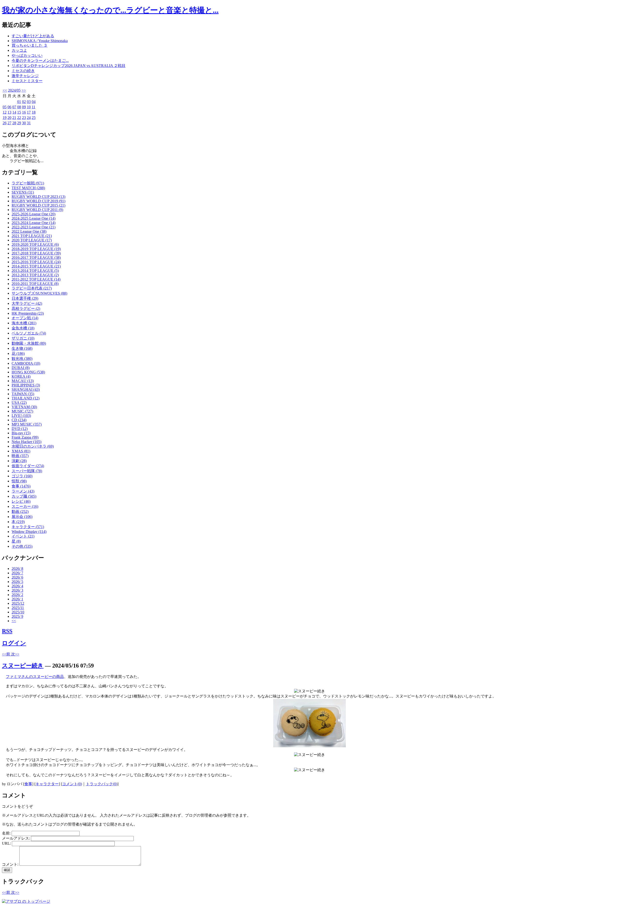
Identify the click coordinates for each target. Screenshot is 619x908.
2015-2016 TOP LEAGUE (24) (36, 262)
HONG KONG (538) (28, 372)
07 (14, 107)
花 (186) (18, 353)
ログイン (14, 643)
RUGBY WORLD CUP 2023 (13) (38, 197)
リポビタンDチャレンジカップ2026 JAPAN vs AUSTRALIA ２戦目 (68, 66)
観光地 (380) (22, 358)
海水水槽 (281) (24, 323)
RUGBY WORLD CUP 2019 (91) (38, 201)
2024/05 (14, 90)
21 (14, 118)
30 (24, 123)
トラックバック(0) (101, 784)
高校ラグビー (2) (26, 308)
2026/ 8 (17, 569)
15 (19, 112)
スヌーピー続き (23, 665)
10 (29, 107)
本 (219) (18, 522)
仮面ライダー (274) (28, 466)
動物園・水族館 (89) (29, 343)
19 (5, 118)
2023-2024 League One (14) (33, 223)
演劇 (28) (19, 461)
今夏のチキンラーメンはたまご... (40, 60)
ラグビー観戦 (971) (28, 183)
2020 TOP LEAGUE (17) (32, 240)
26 (5, 123)
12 (5, 112)
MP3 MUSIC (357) (27, 424)
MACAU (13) (23, 381)
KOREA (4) (21, 376)
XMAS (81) (21, 451)
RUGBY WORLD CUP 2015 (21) (38, 205)
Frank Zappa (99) (25, 437)
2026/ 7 (17, 573)
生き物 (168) (22, 348)
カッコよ (19, 50)
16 (24, 112)
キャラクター (47, 784)
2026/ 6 (17, 577)
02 (24, 102)
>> (24, 90)
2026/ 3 (17, 590)
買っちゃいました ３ (29, 45)
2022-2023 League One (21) (33, 227)
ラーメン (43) (23, 491)
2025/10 (18, 612)
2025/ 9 (17, 616)
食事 (28, 784)
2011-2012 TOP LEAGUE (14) (36, 279)
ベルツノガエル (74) (29, 333)
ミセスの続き (23, 71)
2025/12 (18, 603)
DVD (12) (20, 429)
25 (34, 118)
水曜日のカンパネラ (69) (33, 446)
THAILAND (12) (25, 398)
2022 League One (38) (29, 231)
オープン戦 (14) (25, 318)
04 (34, 102)
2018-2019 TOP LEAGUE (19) (36, 249)
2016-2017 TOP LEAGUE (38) (36, 257)
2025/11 (18, 608)
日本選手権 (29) (25, 298)
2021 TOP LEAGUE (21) (32, 236)
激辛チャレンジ (25, 76)
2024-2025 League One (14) (33, 218)
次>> (15, 654)
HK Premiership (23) (28, 313)
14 (14, 112)
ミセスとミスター (27, 81)
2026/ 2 (17, 595)
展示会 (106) (22, 517)
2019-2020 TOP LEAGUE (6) (35, 244)
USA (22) (19, 402)
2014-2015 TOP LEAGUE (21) (36, 266)
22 (19, 118)
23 (24, 118)
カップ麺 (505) (24, 496)
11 (33, 107)
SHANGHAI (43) (26, 389)
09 (24, 107)
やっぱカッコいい (27, 55)
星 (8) (16, 541)
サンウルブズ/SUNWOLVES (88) (39, 293)
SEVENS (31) (23, 192)
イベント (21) (23, 536)
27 (9, 123)
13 (9, 112)
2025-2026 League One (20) (33, 214)
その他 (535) (22, 546)
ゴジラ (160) (22, 476)
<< (5, 90)
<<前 (6, 654)
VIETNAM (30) (24, 407)
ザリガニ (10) (23, 338)
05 (5, 107)
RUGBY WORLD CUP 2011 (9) (37, 210)
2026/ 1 (17, 599)
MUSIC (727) (22, 411)
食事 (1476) (21, 486)
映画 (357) (20, 456)
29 (19, 123)
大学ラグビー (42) (27, 303)
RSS (7, 631)
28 (14, 123)
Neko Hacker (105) (26, 442)
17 (29, 112)
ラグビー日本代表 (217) (32, 288)
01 (19, 102)
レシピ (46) (21, 501)
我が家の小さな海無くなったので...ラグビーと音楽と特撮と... (110, 10)
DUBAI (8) (20, 368)
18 (34, 112)
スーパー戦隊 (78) (27, 471)
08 (19, 107)
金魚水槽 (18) (23, 328)
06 (9, 107)
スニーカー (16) (25, 506)
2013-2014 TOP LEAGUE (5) (35, 271)
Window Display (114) (29, 532)
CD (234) (19, 420)
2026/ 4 (17, 586)
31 (29, 123)
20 (9, 118)
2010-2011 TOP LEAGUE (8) (35, 284)
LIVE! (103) (21, 416)
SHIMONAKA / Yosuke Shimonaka (40, 41)
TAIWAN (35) (23, 394)
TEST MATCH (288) (28, 188)
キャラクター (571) (28, 527)
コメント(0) (72, 784)
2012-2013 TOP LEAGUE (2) (35, 275)
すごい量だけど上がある (33, 36)
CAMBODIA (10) (26, 363)
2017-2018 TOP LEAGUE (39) (36, 253)
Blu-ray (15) (21, 433)
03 (29, 102)
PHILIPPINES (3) (26, 385)
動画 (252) (20, 511)
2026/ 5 (17, 582)
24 (29, 118)
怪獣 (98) (19, 481)
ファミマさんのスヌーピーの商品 (35, 677)
